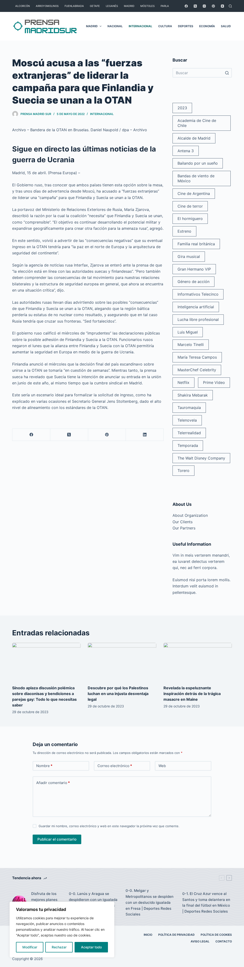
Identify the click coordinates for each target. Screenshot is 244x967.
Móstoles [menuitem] (147, 6)
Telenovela (187, 420)
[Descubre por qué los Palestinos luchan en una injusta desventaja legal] (122, 662)
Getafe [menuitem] (95, 6)
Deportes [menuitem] (185, 26)
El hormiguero (190, 218)
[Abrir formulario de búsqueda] (230, 6)
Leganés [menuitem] (112, 6)
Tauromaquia (189, 407)
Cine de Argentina (194, 193)
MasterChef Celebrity (197, 369)
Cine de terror (190, 206)
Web (162, 765)
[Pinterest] (213, 6)
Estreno (184, 231)
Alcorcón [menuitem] (22, 6)
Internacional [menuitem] (140, 26)
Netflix (183, 382)
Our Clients (183, 521)
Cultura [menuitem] (165, 26)
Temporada (188, 445)
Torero (183, 470)
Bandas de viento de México (196, 178)
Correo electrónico (114, 765)
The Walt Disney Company (201, 458)
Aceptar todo (91, 947)
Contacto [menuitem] (223, 941)
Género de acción (193, 281)
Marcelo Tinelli (191, 344)
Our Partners (184, 528)
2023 (182, 107)
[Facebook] (186, 6)
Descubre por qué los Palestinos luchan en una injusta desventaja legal (118, 693)
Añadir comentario (53, 782)
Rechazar (59, 947)
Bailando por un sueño (198, 163)
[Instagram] (204, 6)
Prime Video (214, 382)
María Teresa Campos (197, 357)
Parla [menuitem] (165, 6)
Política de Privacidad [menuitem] (176, 934)
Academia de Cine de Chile (197, 123)
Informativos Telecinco (198, 294)
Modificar (29, 947)
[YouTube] (222, 6)
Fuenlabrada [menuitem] (74, 6)
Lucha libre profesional (198, 319)
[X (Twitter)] (195, 6)
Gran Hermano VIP (194, 269)
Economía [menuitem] (207, 26)
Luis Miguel (188, 332)
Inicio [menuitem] (148, 934)
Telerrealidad (189, 432)
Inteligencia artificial (196, 306)
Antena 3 (186, 150)
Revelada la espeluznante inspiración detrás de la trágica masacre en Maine (192, 693)
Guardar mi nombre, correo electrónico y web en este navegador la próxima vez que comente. (109, 826)
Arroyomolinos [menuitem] (47, 6)
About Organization (190, 515)
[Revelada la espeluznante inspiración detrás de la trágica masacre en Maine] (197, 662)
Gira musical (189, 256)
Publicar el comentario (56, 839)
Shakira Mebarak (193, 395)
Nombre (44, 765)
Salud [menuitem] (226, 26)
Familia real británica (196, 243)
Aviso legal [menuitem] (200, 941)
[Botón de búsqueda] (227, 73)
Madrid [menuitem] (129, 6)
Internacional (102, 114)
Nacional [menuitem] (115, 26)
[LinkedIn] (145, 435)
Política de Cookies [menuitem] (216, 934)
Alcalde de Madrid (194, 138)
